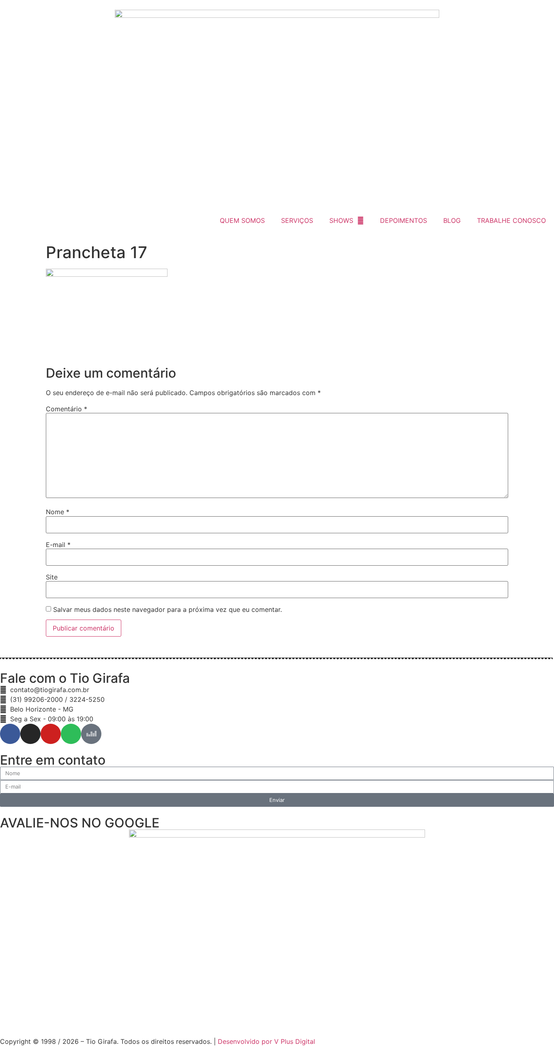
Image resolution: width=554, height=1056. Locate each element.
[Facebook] (10, 734)
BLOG (452, 220)
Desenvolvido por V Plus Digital (266, 1041)
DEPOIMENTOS (403, 220)
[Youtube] (51, 734)
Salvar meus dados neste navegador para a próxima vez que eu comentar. (167, 609)
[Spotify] (71, 734)
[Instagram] (30, 734)
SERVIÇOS (297, 220)
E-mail (58, 544)
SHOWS (341, 220)
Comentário (66, 409)
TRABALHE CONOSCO (511, 220)
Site (52, 577)
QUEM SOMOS (242, 220)
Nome (57, 512)
